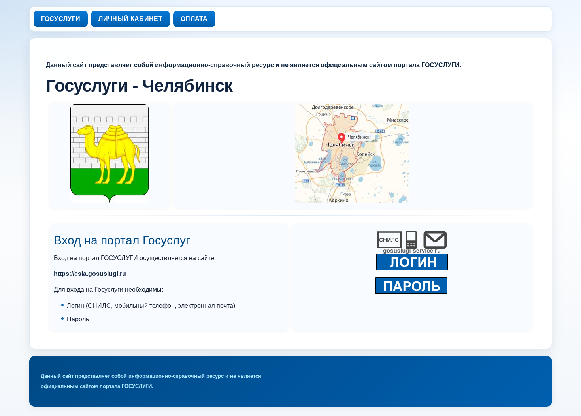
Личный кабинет (130, 18)
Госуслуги (61, 18)
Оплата (194, 18)
